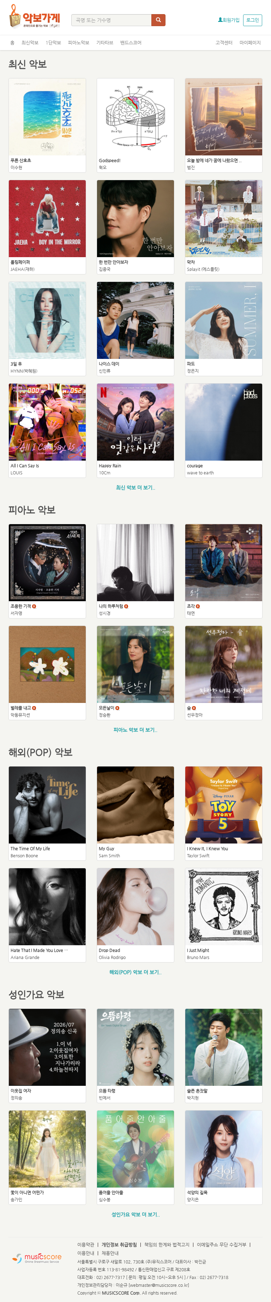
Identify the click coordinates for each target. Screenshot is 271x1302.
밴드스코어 (130, 42)
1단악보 (53, 42)
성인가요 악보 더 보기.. (136, 1214)
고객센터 (224, 42)
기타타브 (104, 42)
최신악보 (30, 42)
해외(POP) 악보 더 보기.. (135, 972)
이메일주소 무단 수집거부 (221, 1244)
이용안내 (85, 1253)
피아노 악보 (31, 509)
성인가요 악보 (36, 994)
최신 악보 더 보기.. (135, 487)
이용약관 (85, 1244)
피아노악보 (78, 42)
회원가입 (231, 20)
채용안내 (110, 1253)
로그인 (252, 20)
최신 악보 (27, 64)
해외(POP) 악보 (40, 752)
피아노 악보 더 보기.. (135, 730)
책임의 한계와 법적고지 (166, 1244)
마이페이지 (250, 42)
